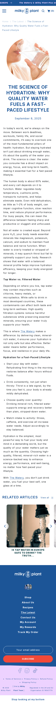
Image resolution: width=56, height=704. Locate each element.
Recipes (28, 607)
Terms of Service (13, 679)
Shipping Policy (29, 682)
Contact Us (28, 617)
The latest (28, 612)
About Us (28, 602)
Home (5, 21)
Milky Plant (5, 690)
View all (45, 497)
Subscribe (28, 659)
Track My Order (28, 632)
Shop (28, 597)
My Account (28, 622)
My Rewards (28, 627)
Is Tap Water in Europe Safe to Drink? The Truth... (28, 553)
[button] (43, 11)
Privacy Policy (30, 679)
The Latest (18, 21)
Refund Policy (46, 679)
